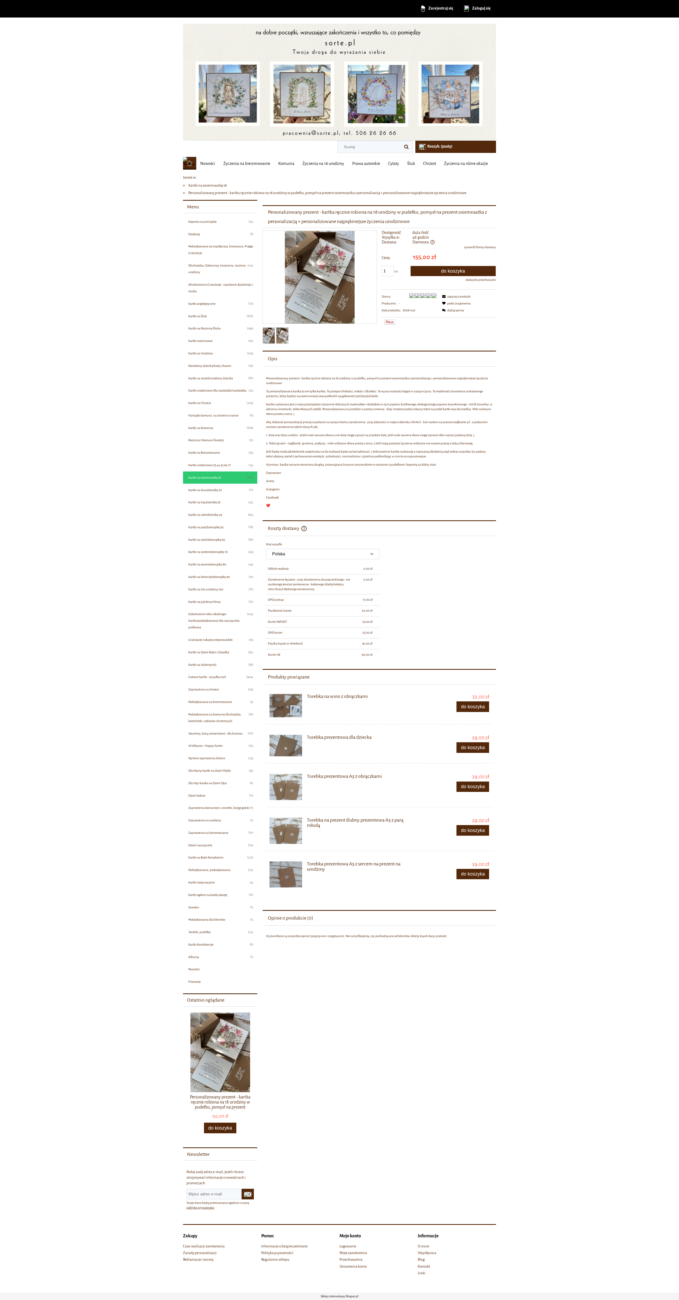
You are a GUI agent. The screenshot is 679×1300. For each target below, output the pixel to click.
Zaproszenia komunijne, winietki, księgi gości (218, 808)
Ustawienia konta (353, 1266)
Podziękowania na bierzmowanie (210, 702)
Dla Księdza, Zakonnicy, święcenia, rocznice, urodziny (217, 268)
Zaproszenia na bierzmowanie (208, 833)
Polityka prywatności (277, 1253)
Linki (421, 1273)
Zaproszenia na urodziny (204, 820)
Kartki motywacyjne (201, 882)
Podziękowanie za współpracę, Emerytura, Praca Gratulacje (220, 249)
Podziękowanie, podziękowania (209, 870)
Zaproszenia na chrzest (203, 689)
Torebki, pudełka (199, 932)
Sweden (193, 907)
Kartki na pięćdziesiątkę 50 (206, 527)
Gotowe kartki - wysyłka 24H (207, 677)
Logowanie (348, 1246)
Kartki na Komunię (200, 428)
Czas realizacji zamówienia (204, 1246)
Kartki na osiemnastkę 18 (204, 477)
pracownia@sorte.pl (456, 422)
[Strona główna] (339, 80)
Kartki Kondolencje (201, 944)
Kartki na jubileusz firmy (204, 602)
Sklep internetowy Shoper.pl (339, 1296)
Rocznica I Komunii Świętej (206, 440)
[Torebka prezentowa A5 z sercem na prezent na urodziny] (285, 874)
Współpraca (427, 1253)
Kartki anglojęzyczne (202, 304)
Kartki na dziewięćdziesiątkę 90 (209, 577)
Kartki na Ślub (197, 316)
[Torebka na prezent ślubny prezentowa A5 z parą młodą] (285, 831)
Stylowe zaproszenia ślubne (206, 758)
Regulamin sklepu (275, 1259)
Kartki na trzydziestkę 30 (204, 502)
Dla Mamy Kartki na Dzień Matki (209, 771)
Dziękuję (194, 234)
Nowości (194, 969)
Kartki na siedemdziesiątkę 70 (208, 552)
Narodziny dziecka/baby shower (209, 366)
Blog (421, 1259)
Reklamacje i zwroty (198, 1259)
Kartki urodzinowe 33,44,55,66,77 (209, 465)
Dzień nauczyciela (200, 845)
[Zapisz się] (248, 1194)
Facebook (272, 497)
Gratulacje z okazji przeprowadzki (210, 640)
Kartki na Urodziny (200, 353)
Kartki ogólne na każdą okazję (207, 895)
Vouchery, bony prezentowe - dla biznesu (215, 733)
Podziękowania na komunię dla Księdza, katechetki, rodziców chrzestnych (214, 717)
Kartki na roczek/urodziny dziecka (210, 378)
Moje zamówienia (353, 1253)
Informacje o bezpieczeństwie (284, 1246)
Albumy (193, 957)
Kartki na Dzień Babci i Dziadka (208, 652)
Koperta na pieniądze (202, 222)
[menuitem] (207, 163)
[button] (455, 296)
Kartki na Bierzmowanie (204, 453)
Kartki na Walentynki (202, 665)
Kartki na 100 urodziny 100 (205, 589)
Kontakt (424, 1266)
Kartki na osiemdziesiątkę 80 (207, 564)
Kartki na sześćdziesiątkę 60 (206, 540)
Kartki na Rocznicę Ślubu (204, 328)
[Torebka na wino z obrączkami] (285, 705)
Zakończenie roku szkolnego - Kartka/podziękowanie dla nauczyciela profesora (214, 620)
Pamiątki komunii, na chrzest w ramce (213, 415)
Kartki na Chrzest (199, 403)
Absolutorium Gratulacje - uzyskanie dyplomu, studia (219, 287)
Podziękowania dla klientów (206, 919)
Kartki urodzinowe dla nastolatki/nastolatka (217, 390)
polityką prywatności (200, 1207)
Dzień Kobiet (196, 795)
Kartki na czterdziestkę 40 (205, 515)
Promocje (194, 982)
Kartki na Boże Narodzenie (205, 857)
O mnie (423, 1246)
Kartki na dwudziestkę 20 (205, 490)
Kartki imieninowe (200, 341)
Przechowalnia (351, 1259)
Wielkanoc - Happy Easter (205, 746)
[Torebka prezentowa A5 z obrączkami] (285, 787)
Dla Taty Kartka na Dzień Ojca (207, 783)
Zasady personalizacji (200, 1253)
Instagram (273, 489)
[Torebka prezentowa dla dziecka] (285, 745)
